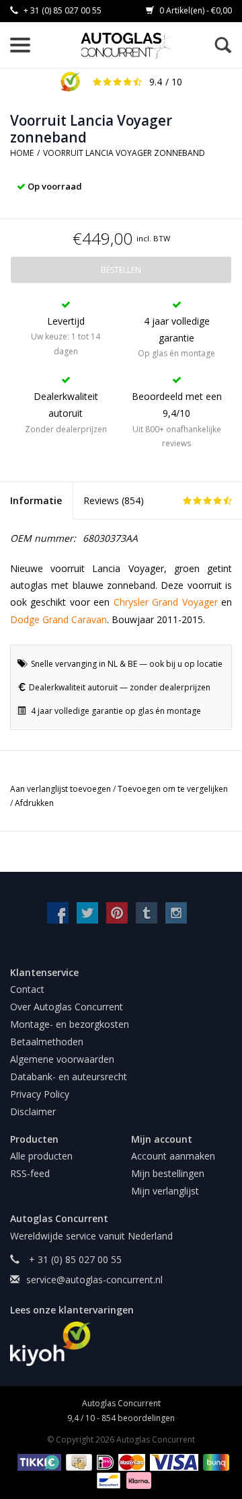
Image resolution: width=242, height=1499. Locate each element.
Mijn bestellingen (167, 1173)
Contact (27, 989)
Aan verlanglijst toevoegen (61, 789)
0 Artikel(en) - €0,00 (194, 10)
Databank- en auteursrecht (68, 1076)
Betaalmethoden (46, 1041)
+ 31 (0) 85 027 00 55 (62, 10)
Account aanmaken (173, 1155)
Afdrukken (34, 803)
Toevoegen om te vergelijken (173, 789)
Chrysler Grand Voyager (166, 602)
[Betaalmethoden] (37, 1461)
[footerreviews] (121, 1344)
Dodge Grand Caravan (58, 619)
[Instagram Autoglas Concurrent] (176, 913)
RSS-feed (30, 1173)
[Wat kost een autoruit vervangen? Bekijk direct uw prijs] (127, 46)
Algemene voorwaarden (62, 1059)
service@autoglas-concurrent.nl (94, 1279)
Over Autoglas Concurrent (66, 1006)
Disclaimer (33, 1111)
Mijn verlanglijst (165, 1190)
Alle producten (41, 1155)
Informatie (36, 500)
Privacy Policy (39, 1094)
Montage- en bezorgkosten (69, 1024)
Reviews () (113, 500)
